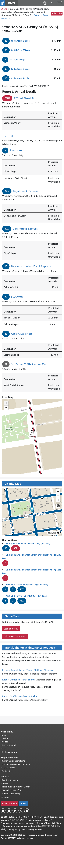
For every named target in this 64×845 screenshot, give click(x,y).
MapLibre (52, 532)
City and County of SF (11, 790)
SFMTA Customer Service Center (16, 764)
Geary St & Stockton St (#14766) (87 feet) (28, 543)
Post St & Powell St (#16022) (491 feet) (26, 595)
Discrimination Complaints (13, 761)
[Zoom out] (58, 496)
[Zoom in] (58, 491)
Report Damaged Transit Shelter (18, 679)
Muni (3, 735)
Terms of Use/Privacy (10, 793)
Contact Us (6, 771)
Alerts (4, 9)
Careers (4, 783)
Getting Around (8, 745)
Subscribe (57, 13)
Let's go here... (11, 628)
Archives (5, 797)
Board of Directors (9, 780)
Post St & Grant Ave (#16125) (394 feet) (27, 584)
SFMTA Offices (8, 767)
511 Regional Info (9, 752)
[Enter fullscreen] (58, 506)
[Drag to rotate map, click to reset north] (58, 500)
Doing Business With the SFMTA (15, 787)
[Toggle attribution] (58, 533)
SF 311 (4, 748)
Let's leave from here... (15, 636)
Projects (4, 742)
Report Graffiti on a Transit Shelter (20, 696)
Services (4, 738)
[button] (44, 3)
